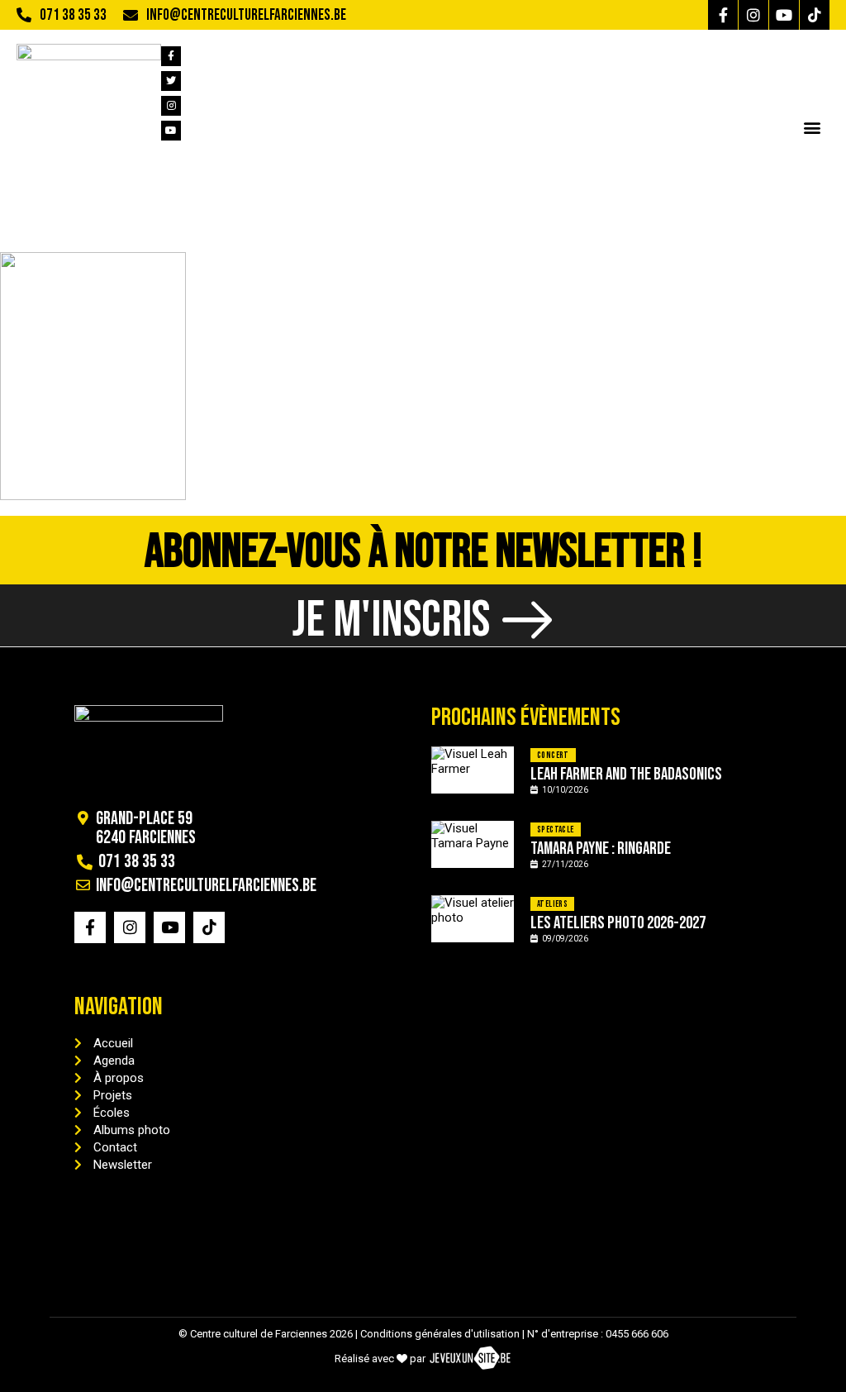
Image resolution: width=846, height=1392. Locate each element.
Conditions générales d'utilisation (440, 1334)
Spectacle (555, 829)
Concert (553, 755)
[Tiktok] (814, 15)
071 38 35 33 (73, 15)
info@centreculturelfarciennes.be (246, 15)
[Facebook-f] (723, 15)
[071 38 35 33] (24, 14)
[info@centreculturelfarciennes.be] (130, 14)
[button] (811, 127)
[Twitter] (171, 81)
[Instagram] (753, 15)
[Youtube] (784, 15)
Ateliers (552, 904)
